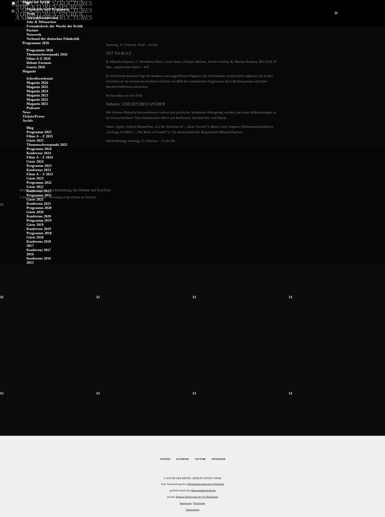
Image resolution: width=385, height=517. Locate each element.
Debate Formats (38, 63)
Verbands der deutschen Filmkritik (205, 484)
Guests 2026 (35, 67)
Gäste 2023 (35, 178)
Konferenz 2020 (38, 216)
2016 (30, 254)
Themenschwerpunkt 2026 (46, 54)
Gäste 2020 (35, 212)
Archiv (27, 121)
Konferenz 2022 (38, 191)
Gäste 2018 (35, 237)
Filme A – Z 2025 (39, 136)
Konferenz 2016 (38, 258)
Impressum (185, 503)
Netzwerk (33, 34)
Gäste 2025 (35, 140)
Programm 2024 (39, 149)
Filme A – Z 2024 (39, 157)
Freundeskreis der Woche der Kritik (54, 26)
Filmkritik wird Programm (47, 9)
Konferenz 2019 (38, 229)
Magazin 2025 (37, 87)
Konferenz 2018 (38, 241)
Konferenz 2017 (38, 250)
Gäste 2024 (35, 161)
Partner (32, 30)
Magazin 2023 (37, 95)
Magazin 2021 (37, 104)
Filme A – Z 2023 (39, 174)
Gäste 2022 (35, 187)
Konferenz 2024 (38, 153)
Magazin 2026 (37, 83)
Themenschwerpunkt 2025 (46, 145)
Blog (29, 128)
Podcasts (33, 108)
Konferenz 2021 (38, 204)
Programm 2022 (39, 182)
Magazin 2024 (37, 91)
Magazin (29, 71)
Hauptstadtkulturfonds (203, 490)
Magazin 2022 (37, 99)
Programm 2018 (39, 233)
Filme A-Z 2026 (38, 59)
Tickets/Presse (33, 116)
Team (30, 13)
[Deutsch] (19, 3)
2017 (30, 246)
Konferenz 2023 (38, 170)
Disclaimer (199, 503)
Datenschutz (192, 509)
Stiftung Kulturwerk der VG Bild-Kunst (197, 496)
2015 (30, 263)
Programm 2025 (39, 132)
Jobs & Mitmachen (41, 22)
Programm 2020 (39, 208)
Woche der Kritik (36, 2)
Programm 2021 (39, 195)
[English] (33, 3)
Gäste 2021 (35, 199)
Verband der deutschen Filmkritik (52, 39)
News (26, 112)
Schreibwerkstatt (39, 78)
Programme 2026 (35, 43)
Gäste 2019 (35, 225)
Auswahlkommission (42, 18)
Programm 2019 (39, 220)
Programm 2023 (39, 166)
